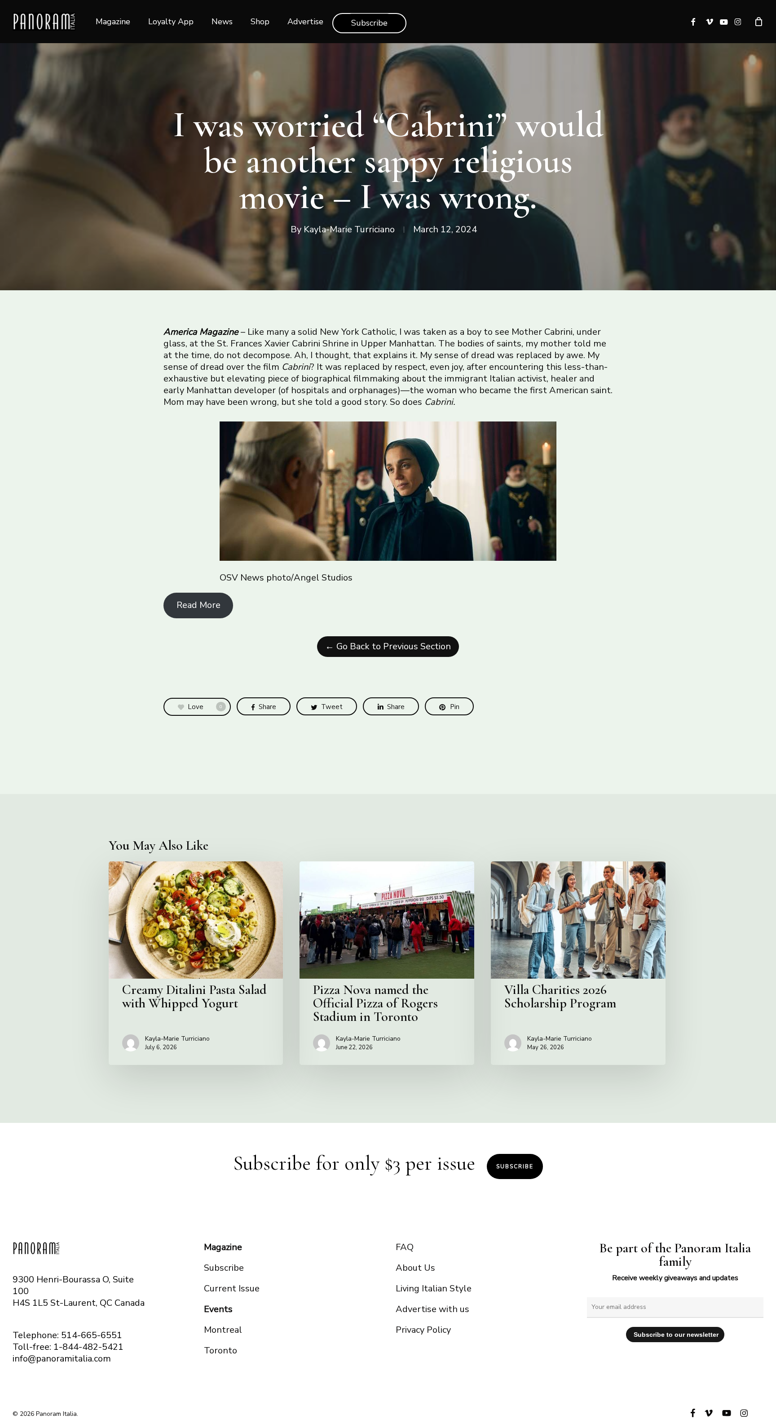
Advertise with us (432, 1309)
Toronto (220, 1350)
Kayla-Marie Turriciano (349, 229)
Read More (198, 605)
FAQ (405, 1247)
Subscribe (515, 1166)
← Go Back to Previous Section (388, 646)
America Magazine (200, 332)
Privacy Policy (423, 1330)
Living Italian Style (434, 1288)
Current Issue (232, 1288)
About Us (415, 1268)
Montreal (223, 1330)
